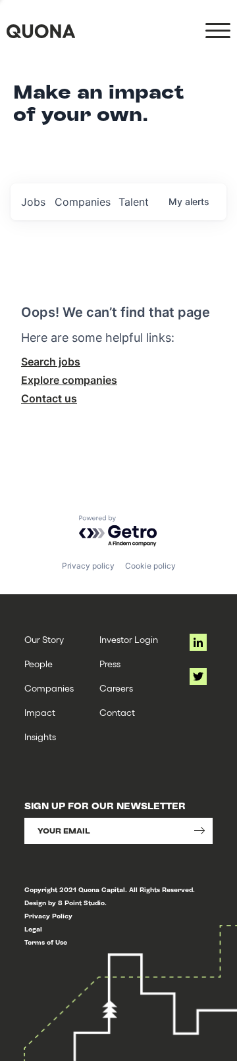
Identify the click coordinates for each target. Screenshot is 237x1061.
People (38, 663)
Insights (40, 736)
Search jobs (50, 361)
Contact (117, 712)
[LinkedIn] (198, 642)
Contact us (49, 398)
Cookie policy (150, 566)
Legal (33, 929)
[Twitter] (198, 676)
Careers (116, 688)
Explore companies (69, 380)
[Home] (41, 31)
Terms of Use (45, 942)
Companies (49, 688)
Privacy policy (88, 566)
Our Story (44, 639)
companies (83, 201)
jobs (33, 201)
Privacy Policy (48, 916)
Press (109, 663)
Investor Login (128, 639)
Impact (39, 712)
